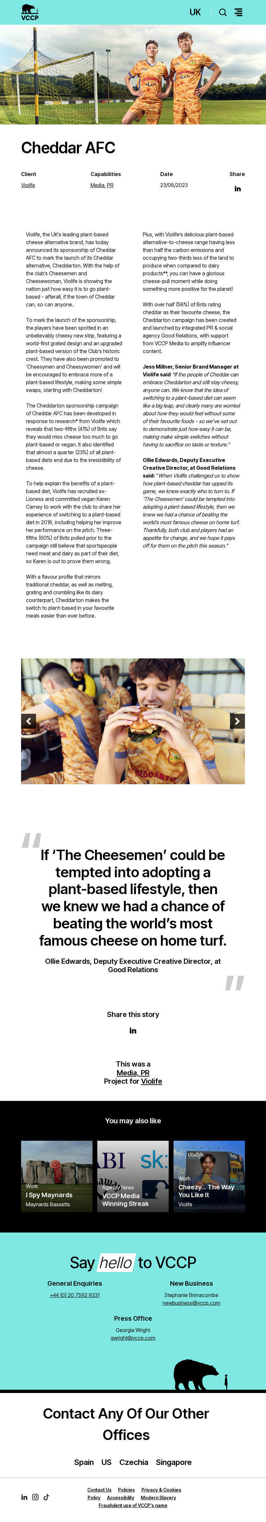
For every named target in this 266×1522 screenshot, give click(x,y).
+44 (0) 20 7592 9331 (75, 1295)
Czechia (133, 1462)
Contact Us (99, 1490)
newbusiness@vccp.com (191, 1303)
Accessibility (120, 1497)
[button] (28, 721)
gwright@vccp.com (133, 1338)
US (107, 1462)
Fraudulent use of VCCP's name (133, 1505)
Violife (151, 1081)
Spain (84, 1462)
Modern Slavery (158, 1497)
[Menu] (238, 12)
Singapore (174, 1462)
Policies (126, 1490)
